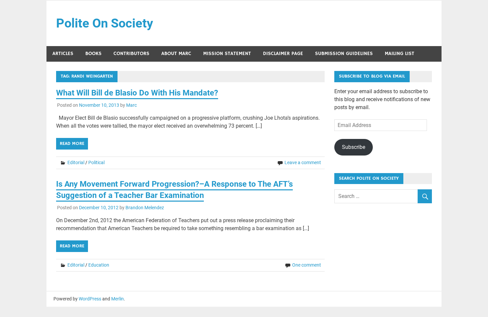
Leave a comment (303, 162)
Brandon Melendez (144, 207)
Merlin (117, 298)
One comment (306, 265)
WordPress (90, 298)
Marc (131, 105)
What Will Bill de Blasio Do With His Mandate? (137, 92)
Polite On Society (104, 23)
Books (93, 53)
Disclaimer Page (283, 53)
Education (98, 265)
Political (96, 162)
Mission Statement (227, 53)
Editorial (75, 162)
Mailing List (399, 53)
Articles (62, 53)
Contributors (131, 53)
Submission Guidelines (344, 53)
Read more (72, 144)
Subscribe (353, 147)
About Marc (176, 53)
